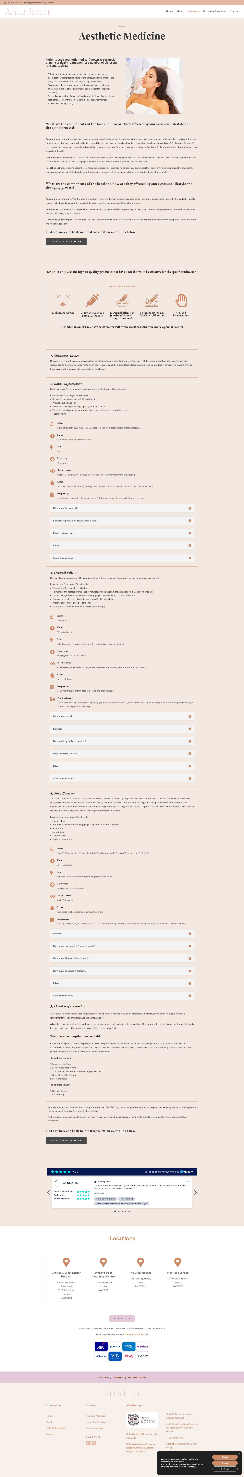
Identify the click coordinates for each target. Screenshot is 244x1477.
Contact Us (122, 1318)
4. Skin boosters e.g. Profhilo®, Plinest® (151, 314)
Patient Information (214, 11)
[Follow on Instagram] (94, 1443)
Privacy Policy (104, 1377)
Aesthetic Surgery (94, 1428)
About (180, 11)
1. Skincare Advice (63, 312)
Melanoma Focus (174, 1437)
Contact (234, 11)
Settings (225, 1469)
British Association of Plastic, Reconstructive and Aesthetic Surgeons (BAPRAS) (140, 1447)
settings (192, 1467)
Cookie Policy (119, 1377)
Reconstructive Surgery (97, 1421)
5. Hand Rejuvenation (181, 314)
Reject (225, 1463)
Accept (225, 1457)
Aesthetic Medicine (95, 1415)
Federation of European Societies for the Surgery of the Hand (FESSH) (182, 1427)
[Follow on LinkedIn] (88, 1443)
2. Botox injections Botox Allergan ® (92, 314)
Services (192, 11)
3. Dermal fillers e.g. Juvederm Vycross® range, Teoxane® (122, 315)
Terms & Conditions (137, 1377)
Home (169, 11)
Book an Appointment (66, 241)
